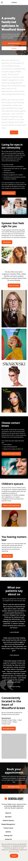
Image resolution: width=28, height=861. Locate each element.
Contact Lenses (8, 828)
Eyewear (8, 832)
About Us (8, 813)
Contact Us (8, 839)
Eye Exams (8, 817)
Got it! (14, 856)
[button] (1, 2)
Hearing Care (8, 835)
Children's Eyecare (8, 820)
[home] (14, 2)
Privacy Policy (15, 851)
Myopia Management (8, 824)
